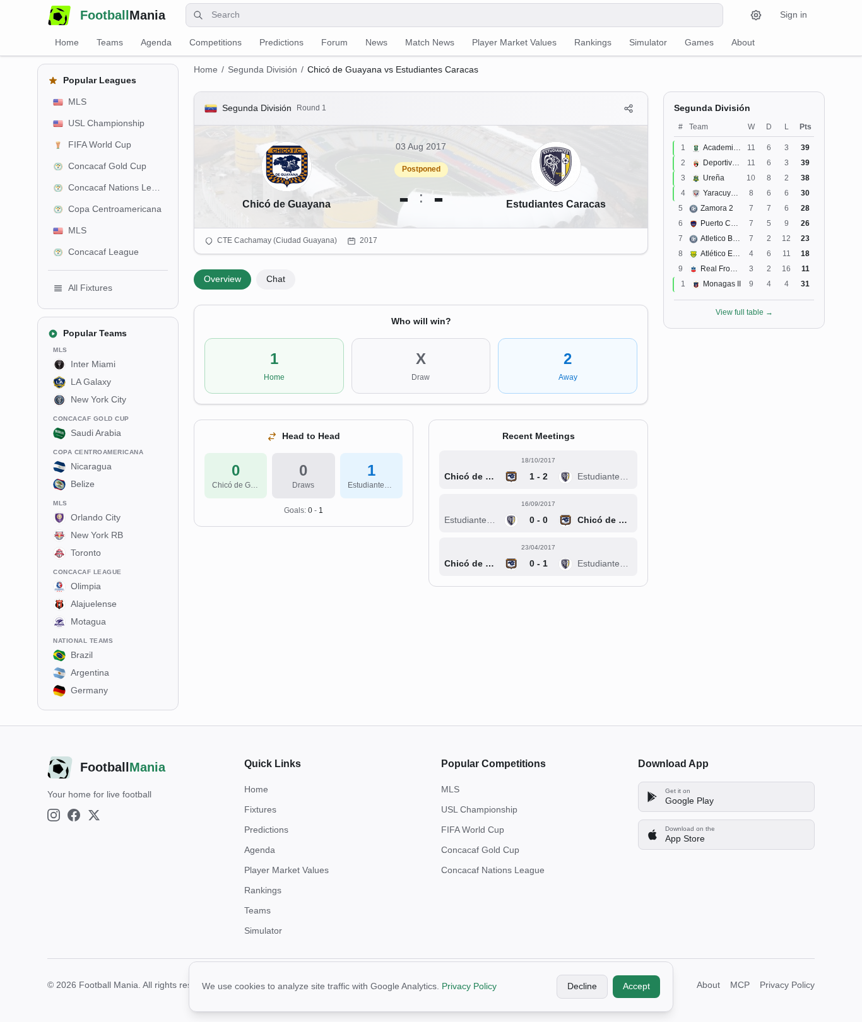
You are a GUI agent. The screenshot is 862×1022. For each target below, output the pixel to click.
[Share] (628, 108)
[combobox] (454, 15)
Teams (110, 42)
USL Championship (479, 809)
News (376, 42)
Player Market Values (514, 42)
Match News (429, 42)
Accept (636, 986)
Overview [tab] (222, 279)
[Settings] (756, 15)
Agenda (156, 42)
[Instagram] (53, 815)
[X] (94, 815)
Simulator (648, 42)
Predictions (281, 42)
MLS (450, 789)
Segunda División (262, 69)
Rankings (592, 42)
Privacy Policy (469, 986)
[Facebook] (74, 815)
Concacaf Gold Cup (480, 850)
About (743, 42)
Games (699, 42)
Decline (582, 986)
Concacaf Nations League (493, 870)
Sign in (793, 14)
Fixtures (260, 809)
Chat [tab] (275, 279)
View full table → (744, 312)
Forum (334, 42)
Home (67, 42)
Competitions (215, 42)
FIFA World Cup (472, 830)
